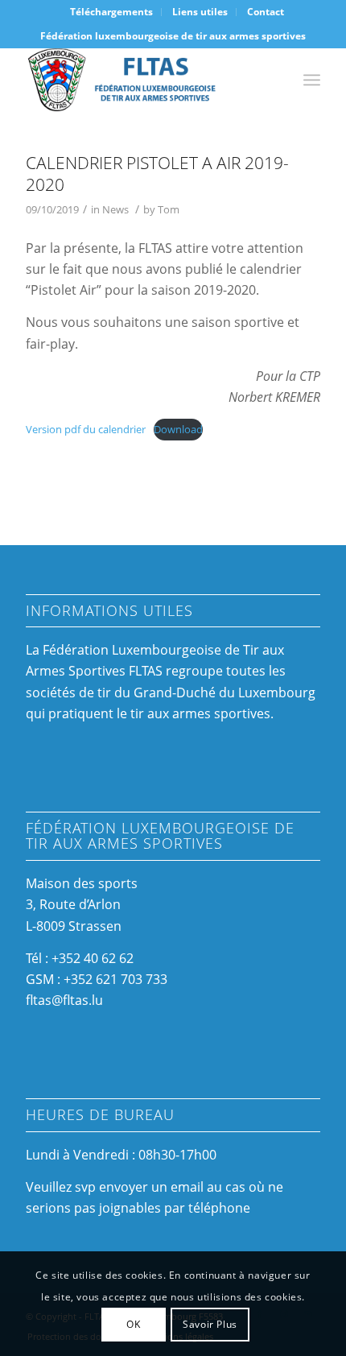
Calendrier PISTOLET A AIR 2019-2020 (157, 173)
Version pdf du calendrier (86, 429)
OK (133, 1324)
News (115, 209)
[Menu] (311, 79)
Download (178, 429)
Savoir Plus (210, 1324)
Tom (168, 209)
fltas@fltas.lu (64, 1000)
